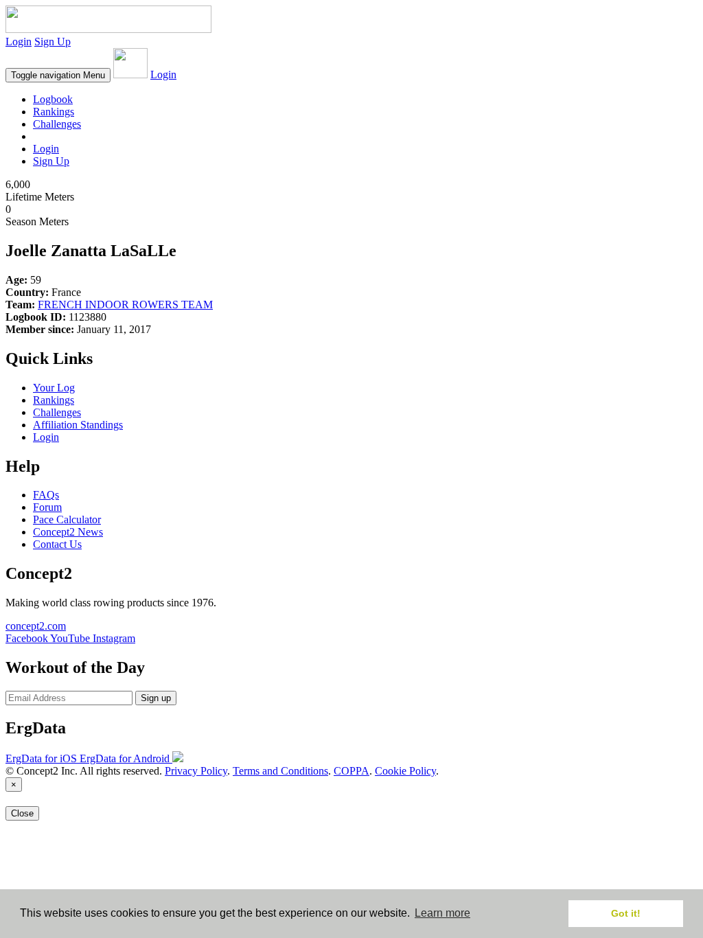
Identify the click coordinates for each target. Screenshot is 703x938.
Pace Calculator (67, 519)
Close (22, 813)
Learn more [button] (442, 913)
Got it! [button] (626, 913)
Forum (47, 507)
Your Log (54, 387)
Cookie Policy (405, 771)
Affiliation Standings (78, 425)
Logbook (53, 99)
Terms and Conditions (280, 771)
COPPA (351, 771)
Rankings (53, 111)
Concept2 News (68, 532)
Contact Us (57, 544)
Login (18, 41)
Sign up (156, 698)
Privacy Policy (196, 771)
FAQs (46, 495)
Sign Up (52, 41)
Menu (58, 75)
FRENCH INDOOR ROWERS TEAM (125, 304)
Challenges (57, 124)
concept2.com (35, 626)
